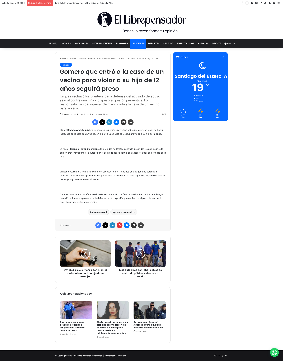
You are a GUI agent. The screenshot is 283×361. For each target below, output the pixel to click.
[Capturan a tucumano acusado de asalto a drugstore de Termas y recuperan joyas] (76, 310)
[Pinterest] (119, 225)
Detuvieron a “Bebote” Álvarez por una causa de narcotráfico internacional (148, 325)
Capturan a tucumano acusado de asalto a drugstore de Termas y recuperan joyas (72, 326)
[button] (274, 352)
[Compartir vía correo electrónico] (123, 122)
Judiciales (138, 43)
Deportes (153, 43)
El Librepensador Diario (115, 356)
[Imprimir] (131, 122)
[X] (102, 122)
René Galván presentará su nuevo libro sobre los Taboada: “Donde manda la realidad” (94, 3)
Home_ (53, 43)
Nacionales (81, 43)
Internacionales (102, 43)
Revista (216, 43)
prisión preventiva (124, 212)
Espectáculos (185, 43)
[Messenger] (116, 122)
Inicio (64, 58)
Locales (66, 43)
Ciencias (203, 43)
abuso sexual (99, 212)
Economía (122, 43)
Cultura (168, 43)
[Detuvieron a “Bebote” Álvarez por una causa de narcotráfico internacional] (150, 310)
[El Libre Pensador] (141, 22)
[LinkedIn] (109, 122)
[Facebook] (95, 122)
